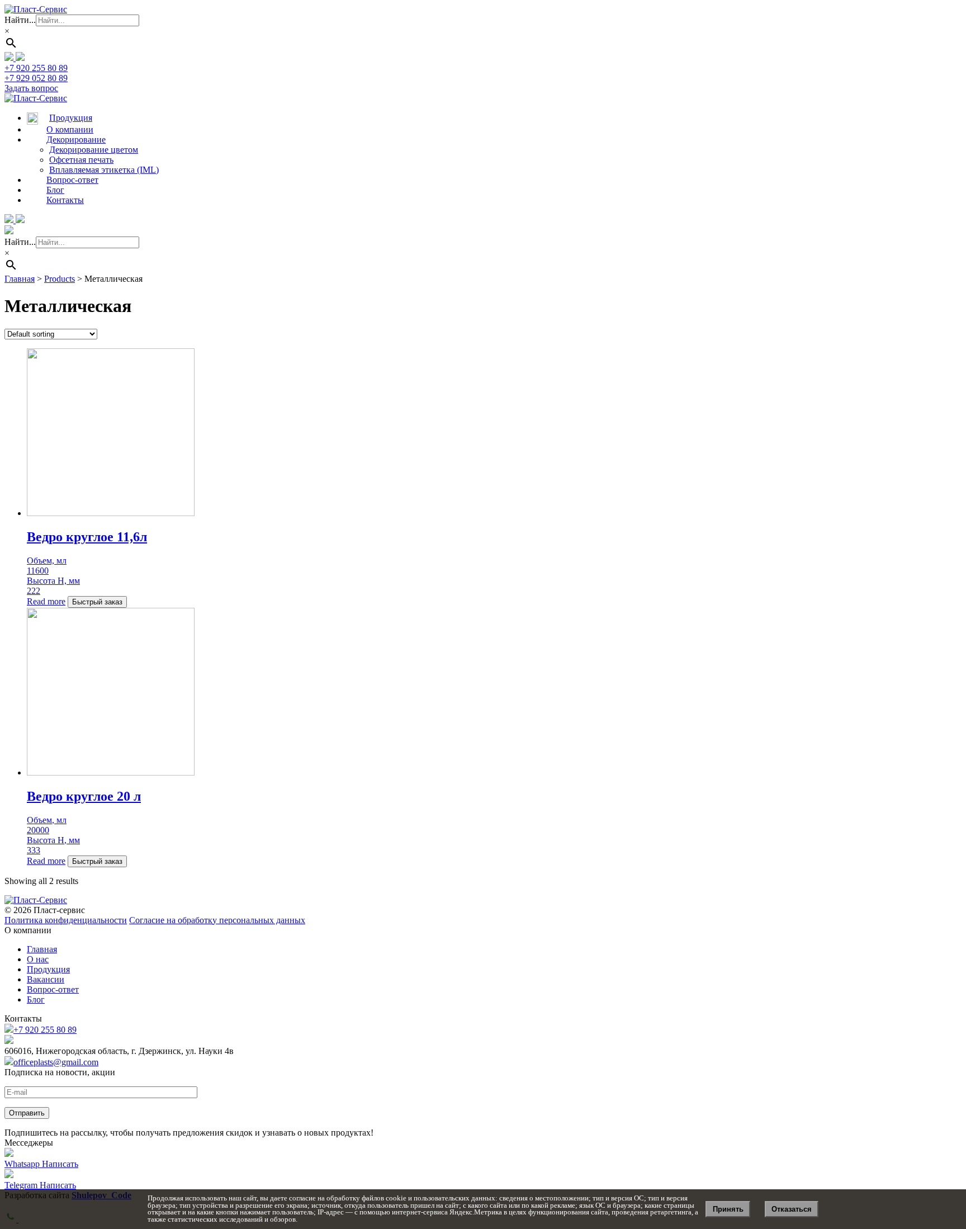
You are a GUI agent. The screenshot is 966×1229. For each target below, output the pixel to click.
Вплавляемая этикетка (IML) (104, 169)
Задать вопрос (31, 88)
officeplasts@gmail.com (55, 1062)
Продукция (48, 969)
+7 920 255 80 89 (45, 1029)
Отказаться (791, 1209)
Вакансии (45, 979)
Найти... (20, 20)
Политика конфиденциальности (65, 920)
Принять (728, 1209)
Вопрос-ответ (53, 989)
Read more (46, 601)
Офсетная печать (81, 159)
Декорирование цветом (93, 149)
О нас (38, 959)
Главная (42, 949)
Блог (36, 999)
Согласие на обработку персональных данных (217, 920)
